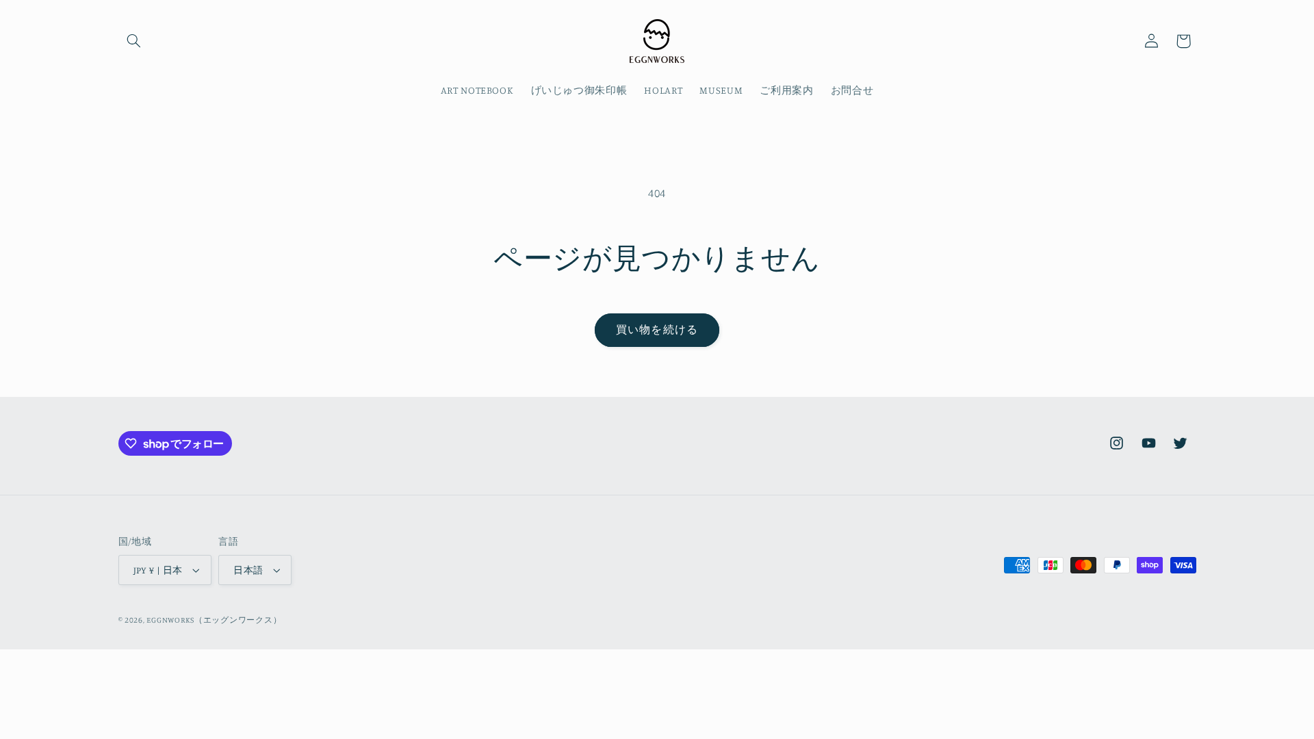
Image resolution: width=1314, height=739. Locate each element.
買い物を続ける (656, 329)
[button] (134, 41)
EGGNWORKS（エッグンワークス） (213, 620)
